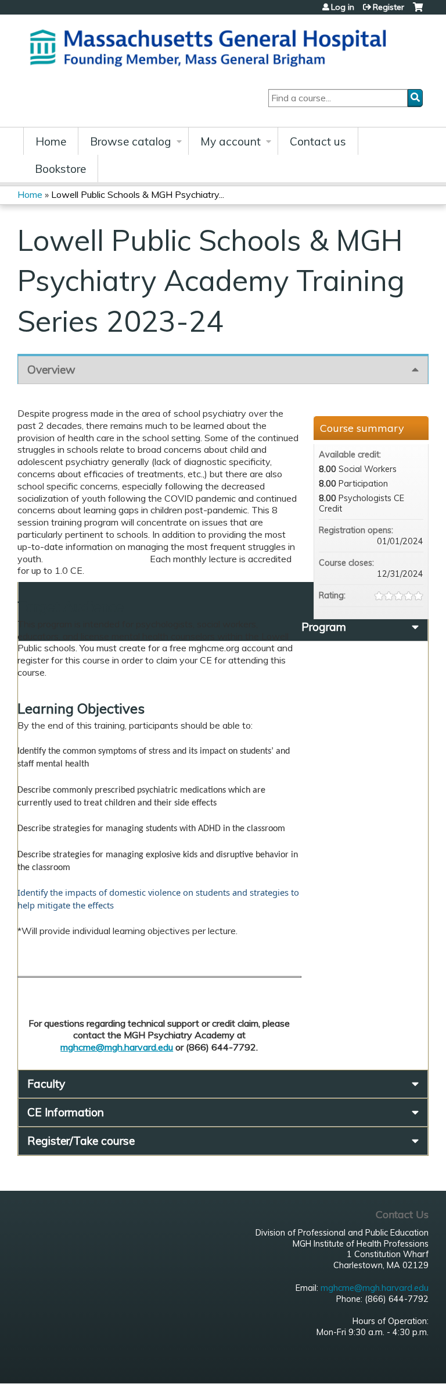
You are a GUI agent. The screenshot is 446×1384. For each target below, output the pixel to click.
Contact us (318, 141)
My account (230, 141)
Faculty (46, 1084)
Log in (342, 7)
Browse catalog (130, 141)
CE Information (65, 1112)
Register (388, 7)
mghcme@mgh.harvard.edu (116, 1047)
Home (50, 141)
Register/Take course (81, 1141)
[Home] (212, 46)
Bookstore (60, 169)
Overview (51, 370)
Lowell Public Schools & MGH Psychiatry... (137, 194)
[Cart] (418, 11)
